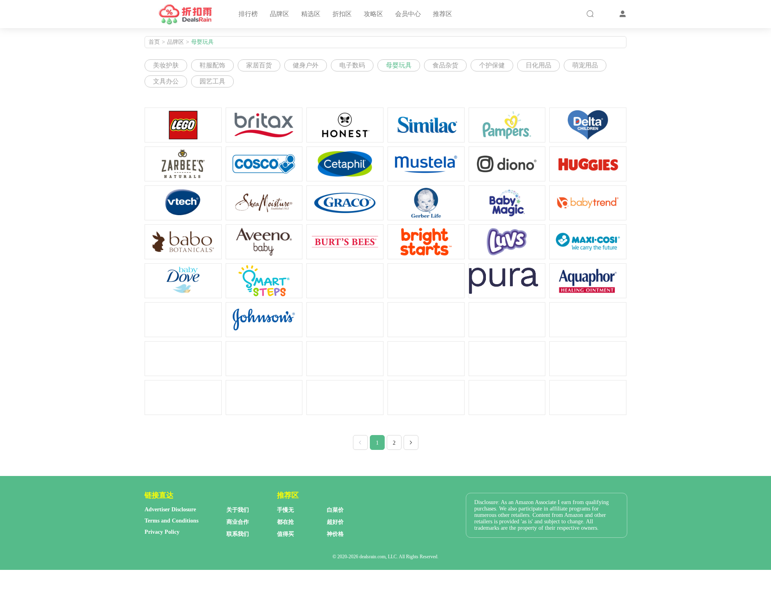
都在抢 (285, 522)
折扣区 (342, 13)
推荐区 (442, 13)
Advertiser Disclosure (170, 509)
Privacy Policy (162, 532)
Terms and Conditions (171, 521)
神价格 (335, 534)
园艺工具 (212, 81)
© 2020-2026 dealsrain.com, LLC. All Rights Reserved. (385, 556)
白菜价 (335, 510)
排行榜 (248, 13)
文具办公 (166, 81)
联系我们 (237, 534)
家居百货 (259, 65)
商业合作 (237, 522)
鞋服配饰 (212, 65)
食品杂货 (445, 65)
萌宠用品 (585, 65)
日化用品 (538, 65)
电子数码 (352, 65)
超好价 (335, 522)
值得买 (285, 534)
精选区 (310, 13)
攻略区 (373, 13)
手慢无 (285, 510)
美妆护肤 (166, 65)
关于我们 (237, 510)
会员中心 (408, 13)
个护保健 (492, 65)
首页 (154, 42)
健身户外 (305, 65)
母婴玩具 (202, 42)
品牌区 (279, 13)
